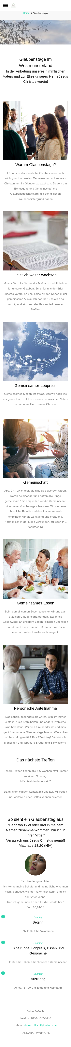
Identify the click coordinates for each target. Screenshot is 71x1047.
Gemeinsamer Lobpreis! (35, 385)
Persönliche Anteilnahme (35, 708)
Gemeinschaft (35, 482)
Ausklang (38, 979)
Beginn (38, 922)
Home (26, 13)
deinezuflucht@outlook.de (40, 1025)
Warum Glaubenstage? (35, 164)
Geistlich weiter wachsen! (35, 275)
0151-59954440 (41, 1018)
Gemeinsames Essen (35, 603)
